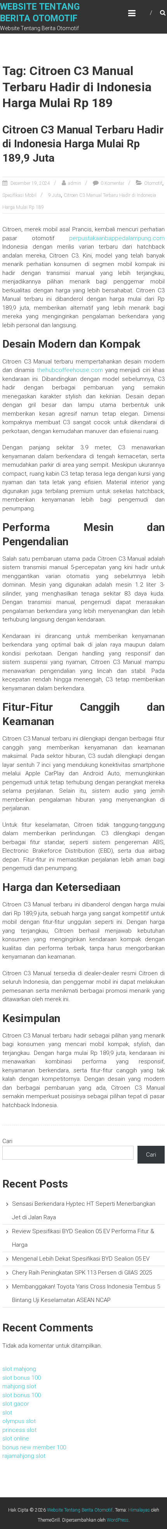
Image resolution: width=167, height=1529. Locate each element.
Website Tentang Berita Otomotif (80, 1510)
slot (7, 1412)
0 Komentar (112, 183)
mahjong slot (19, 1386)
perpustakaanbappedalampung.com (117, 238)
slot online (15, 1438)
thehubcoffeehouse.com (70, 370)
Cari (7, 1141)
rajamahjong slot (23, 1455)
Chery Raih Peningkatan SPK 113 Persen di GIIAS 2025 (82, 1272)
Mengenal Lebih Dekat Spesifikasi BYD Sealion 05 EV (81, 1258)
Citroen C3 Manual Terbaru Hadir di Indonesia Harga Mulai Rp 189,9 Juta (83, 143)
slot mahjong (19, 1368)
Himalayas (139, 1510)
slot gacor (15, 1403)
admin (74, 183)
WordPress (118, 1520)
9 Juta (54, 195)
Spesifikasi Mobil (19, 195)
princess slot (19, 1430)
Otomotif (153, 183)
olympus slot (19, 1421)
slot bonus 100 (21, 1377)
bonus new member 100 (34, 1447)
